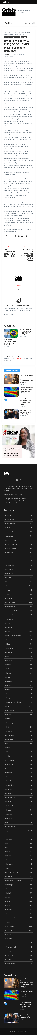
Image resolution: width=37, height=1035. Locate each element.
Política (11, 32)
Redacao (8, 54)
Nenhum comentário (19, 54)
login (19, 358)
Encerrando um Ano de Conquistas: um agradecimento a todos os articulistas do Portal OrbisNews (26, 379)
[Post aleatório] (29, 23)
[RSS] (18, 289)
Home (5, 32)
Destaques (16, 37)
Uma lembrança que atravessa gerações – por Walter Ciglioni (26, 412)
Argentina (8, 37)
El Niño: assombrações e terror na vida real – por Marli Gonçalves (26, 389)
